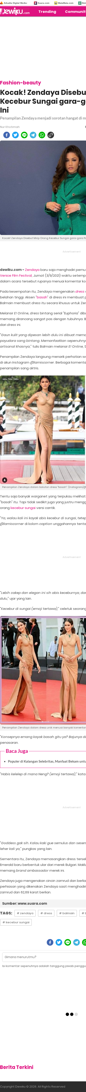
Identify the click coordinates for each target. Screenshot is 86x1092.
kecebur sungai (23, 507)
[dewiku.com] (16, 11)
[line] (24, 135)
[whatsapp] (41, 135)
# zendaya (25, 913)
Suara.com (43, 3)
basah (42, 297)
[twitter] (15, 135)
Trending (47, 11)
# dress (46, 913)
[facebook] (6, 135)
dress (79, 291)
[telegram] (33, 135)
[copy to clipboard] (50, 135)
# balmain (67, 913)
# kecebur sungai (15, 922)
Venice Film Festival (16, 275)
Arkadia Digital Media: (15, 3)
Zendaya (32, 269)
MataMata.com (65, 3)
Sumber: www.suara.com (24, 903)
